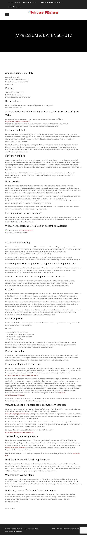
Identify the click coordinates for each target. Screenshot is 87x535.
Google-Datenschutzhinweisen (15, 447)
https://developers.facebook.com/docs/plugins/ (21, 375)
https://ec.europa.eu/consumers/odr (17, 121)
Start (53, 529)
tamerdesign (17, 531)
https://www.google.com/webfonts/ (18, 414)
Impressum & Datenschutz (73, 529)
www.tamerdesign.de (26, 230)
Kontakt (59, 529)
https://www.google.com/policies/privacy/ (19, 432)
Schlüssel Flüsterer (17, 529)
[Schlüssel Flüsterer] (43, 14)
